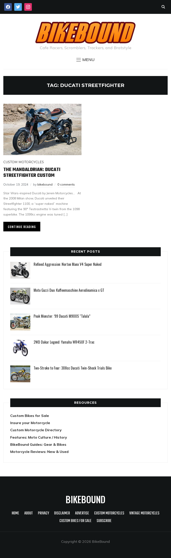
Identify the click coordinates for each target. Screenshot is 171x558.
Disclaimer (62, 513)
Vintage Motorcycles (144, 513)
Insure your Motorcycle (30, 423)
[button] (85, 60)
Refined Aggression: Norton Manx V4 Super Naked (68, 264)
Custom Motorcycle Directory (36, 430)
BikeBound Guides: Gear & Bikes (38, 444)
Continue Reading (22, 226)
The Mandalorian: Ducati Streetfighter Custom (31, 172)
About (28, 513)
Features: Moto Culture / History (38, 437)
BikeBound (85, 499)
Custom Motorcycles (23, 162)
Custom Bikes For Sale (75, 521)
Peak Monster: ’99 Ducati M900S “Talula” (62, 316)
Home (15, 513)
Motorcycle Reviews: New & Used (39, 451)
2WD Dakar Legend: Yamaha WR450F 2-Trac (64, 342)
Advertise (82, 513)
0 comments (66, 184)
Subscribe (104, 521)
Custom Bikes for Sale (29, 415)
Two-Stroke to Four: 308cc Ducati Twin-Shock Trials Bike (73, 368)
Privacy (43, 513)
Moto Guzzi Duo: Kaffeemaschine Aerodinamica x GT (69, 290)
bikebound (45, 184)
